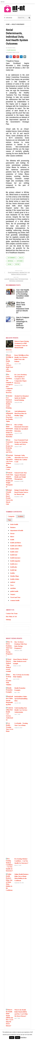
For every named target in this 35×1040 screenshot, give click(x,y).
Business (13, 527)
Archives (20, 516)
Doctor (12, 533)
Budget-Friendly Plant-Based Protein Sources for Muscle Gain (21, 492)
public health (14, 591)
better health (14, 524)
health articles (14, 548)
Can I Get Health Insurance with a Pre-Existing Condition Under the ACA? (22, 294)
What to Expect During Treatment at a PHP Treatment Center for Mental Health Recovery (17, 345)
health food (13, 555)
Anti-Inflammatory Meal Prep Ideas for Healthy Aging (20, 413)
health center (14, 552)
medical (12, 582)
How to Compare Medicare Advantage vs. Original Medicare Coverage (22, 322)
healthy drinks (14, 579)
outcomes (20, 261)
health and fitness (15, 542)
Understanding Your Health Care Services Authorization (20, 710)
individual (10, 261)
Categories (11, 516)
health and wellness (16, 545)
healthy (12, 573)
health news (14, 564)
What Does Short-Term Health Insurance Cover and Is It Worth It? (22, 307)
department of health (16, 530)
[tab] (11, 516)
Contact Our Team (11, 613)
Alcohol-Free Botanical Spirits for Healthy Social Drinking (21, 398)
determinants (12, 257)
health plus (13, 567)
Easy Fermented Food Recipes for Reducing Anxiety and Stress (21, 442)
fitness (12, 536)
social (9, 264)
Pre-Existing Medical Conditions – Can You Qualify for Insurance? (21, 861)
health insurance (18, 24)
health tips (13, 570)
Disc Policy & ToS (11, 616)
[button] (3, 1)
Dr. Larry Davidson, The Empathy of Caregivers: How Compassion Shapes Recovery (20, 379)
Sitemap (8, 619)
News (12, 585)
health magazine (15, 561)
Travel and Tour (15, 597)
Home (8, 24)
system (17, 264)
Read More (23, 1037)
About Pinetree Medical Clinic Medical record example (20, 661)
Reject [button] (17, 1037)
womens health (14, 600)
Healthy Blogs (14, 576)
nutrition (13, 588)
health (21, 257)
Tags (9, 520)
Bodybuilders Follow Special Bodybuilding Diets (20, 699)
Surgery (12, 594)
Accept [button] (11, 1037)
